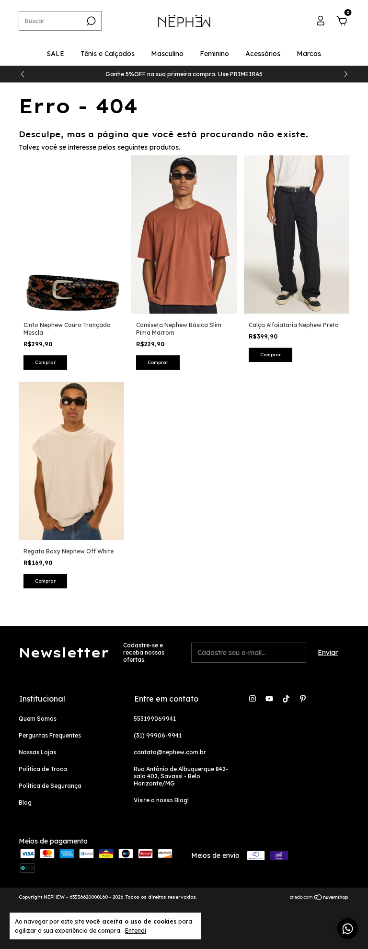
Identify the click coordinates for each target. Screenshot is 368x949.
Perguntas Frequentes (50, 735)
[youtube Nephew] (269, 699)
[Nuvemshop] (319, 898)
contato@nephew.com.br (170, 752)
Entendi (135, 930)
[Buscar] (90, 21)
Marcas (309, 53)
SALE (55, 53)
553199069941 (155, 718)
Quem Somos (38, 718)
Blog (25, 802)
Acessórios (262, 53)
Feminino (214, 53)
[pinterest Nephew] (303, 699)
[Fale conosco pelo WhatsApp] (347, 928)
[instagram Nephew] (252, 699)
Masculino (167, 53)
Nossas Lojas (37, 752)
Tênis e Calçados (107, 53)
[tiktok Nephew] (286, 699)
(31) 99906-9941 (158, 735)
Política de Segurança (50, 785)
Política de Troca (43, 769)
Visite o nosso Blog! (161, 800)
